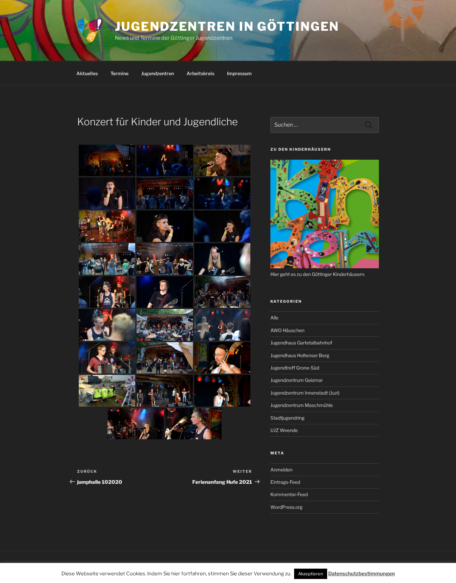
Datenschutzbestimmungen (361, 574)
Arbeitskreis (200, 73)
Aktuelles (87, 73)
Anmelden (281, 469)
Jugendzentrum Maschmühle (301, 405)
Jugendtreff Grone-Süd (294, 368)
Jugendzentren (157, 73)
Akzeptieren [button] (310, 573)
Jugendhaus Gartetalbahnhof (301, 342)
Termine (119, 73)
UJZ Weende (284, 430)
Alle (274, 317)
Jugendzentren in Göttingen (227, 26)
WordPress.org (286, 507)
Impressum (239, 73)
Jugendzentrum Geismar (296, 380)
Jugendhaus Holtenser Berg (299, 355)
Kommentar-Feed (289, 494)
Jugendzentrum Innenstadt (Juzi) (304, 393)
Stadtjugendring (287, 418)
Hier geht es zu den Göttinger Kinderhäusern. (317, 274)
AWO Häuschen (287, 330)
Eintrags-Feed (285, 482)
